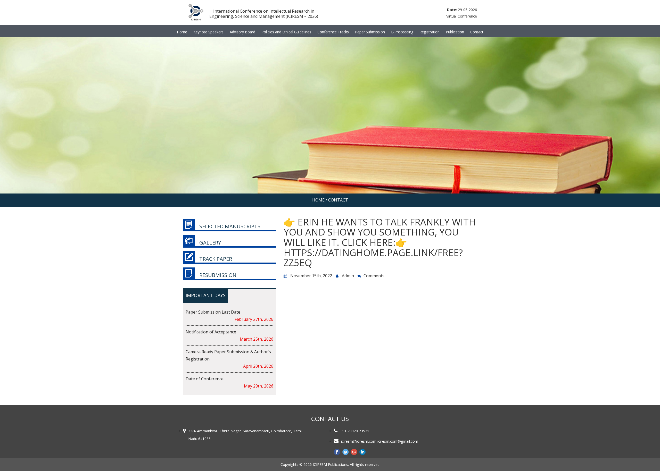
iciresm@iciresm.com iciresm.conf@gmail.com (379, 441)
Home (182, 31)
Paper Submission (370, 31)
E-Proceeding (402, 31)
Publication (455, 31)
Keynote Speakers (208, 31)
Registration (429, 31)
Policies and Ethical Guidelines (286, 31)
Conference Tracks (333, 31)
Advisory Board (242, 31)
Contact (476, 31)
